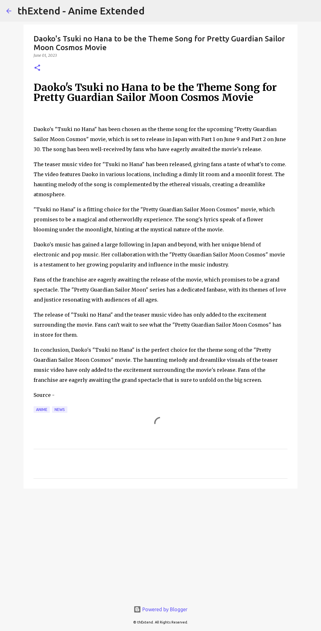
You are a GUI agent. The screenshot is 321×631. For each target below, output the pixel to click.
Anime (41, 410)
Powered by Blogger (164, 609)
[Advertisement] (160, 542)
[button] (37, 68)
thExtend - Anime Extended (81, 10)
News (60, 410)
